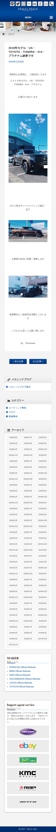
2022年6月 (43, 532)
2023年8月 (13, 508)
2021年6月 (43, 556)
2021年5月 (13, 562)
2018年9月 (43, 621)
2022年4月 (28, 538)
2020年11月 (13, 574)
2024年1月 (28, 497)
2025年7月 (28, 461)
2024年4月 (28, 491)
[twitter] (18, 4)
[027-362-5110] (51, 4)
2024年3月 (43, 491)
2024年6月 (43, 485)
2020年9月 (43, 574)
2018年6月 (43, 627)
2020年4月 (28, 585)
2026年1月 (28, 449)
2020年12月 (42, 568)
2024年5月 (13, 491)
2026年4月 (28, 443)
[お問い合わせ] (46, 4)
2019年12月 (42, 591)
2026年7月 (28, 437)
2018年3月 (43, 633)
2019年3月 (43, 609)
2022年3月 (43, 538)
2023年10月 (28, 503)
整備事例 (13, 416)
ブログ (11, 34)
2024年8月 (13, 485)
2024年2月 (13, 497)
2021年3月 (43, 562)
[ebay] (29, 4)
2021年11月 (13, 550)
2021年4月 (28, 562)
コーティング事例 (17, 408)
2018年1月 (28, 639)
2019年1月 (28, 615)
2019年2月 (13, 615)
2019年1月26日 (16, 61)
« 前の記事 (18, 361)
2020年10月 (28, 574)
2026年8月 (13, 437)
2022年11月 (13, 526)
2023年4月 (28, 514)
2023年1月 (28, 520)
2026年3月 (43, 443)
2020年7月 (28, 579)
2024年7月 (28, 485)
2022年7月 (28, 532)
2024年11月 (13, 479)
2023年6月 (43, 508)
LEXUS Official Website (20, 682)
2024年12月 (42, 473)
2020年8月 (13, 579)
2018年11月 (13, 621)
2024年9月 (43, 479)
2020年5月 (13, 585)
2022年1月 (28, 544)
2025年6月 (43, 461)
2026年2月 (13, 449)
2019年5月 (13, 609)
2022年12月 (42, 520)
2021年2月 (13, 568)
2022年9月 (43, 526)
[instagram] (23, 4)
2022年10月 (28, 526)
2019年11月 (13, 597)
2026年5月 (13, 443)
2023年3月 (43, 514)
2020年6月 (43, 579)
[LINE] (12, 4)
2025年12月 (42, 449)
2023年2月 (13, 520)
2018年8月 (13, 627)
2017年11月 (13, 645)
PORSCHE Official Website (22, 667)
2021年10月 (28, 550)
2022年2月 (13, 544)
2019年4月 (28, 609)
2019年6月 (43, 603)
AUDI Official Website (19, 675)
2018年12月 (42, 615)
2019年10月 (28, 597)
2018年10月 (28, 621)
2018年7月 (28, 627)
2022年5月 (13, 538)
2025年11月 (13, 455)
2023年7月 (28, 508)
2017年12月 (42, 639)
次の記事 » (38, 361)
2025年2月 (13, 473)
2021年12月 (42, 544)
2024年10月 (28, 479)
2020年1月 (28, 591)
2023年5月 (13, 514)
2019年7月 (28, 603)
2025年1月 (28, 473)
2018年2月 (13, 639)
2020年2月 (13, 591)
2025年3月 (43, 467)
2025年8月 (13, 461)
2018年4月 (28, 633)
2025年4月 (28, 467)
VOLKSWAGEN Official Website (24, 679)
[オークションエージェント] (40, 4)
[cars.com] (35, 4)
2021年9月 (43, 550)
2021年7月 (28, 556)
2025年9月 (43, 455)
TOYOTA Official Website (21, 686)
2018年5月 (13, 633)
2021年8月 (13, 556)
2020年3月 (43, 585)
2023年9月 (43, 503)
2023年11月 (13, 503)
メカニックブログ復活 (19, 387)
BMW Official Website (19, 671)
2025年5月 (13, 467)
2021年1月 (28, 568)
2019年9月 (43, 597)
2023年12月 (42, 497)
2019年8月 (13, 603)
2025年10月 (28, 455)
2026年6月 (43, 437)
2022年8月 (13, 532)
